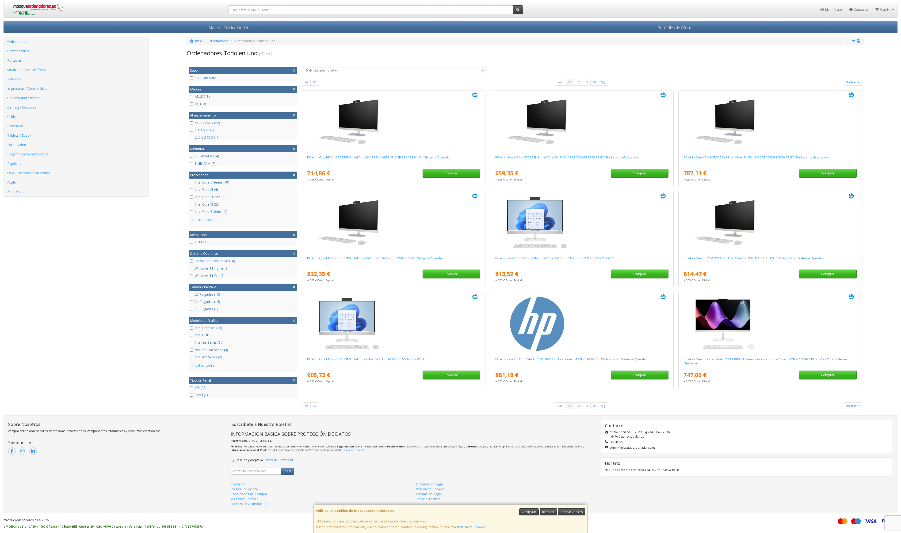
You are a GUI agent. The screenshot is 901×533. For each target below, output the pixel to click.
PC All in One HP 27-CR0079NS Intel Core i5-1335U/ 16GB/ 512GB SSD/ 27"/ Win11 (554, 258)
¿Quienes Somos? (244, 499)
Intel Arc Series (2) (208, 357)
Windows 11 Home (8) (212, 268)
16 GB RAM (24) (207, 156)
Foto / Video (16, 145)
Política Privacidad (244, 489)
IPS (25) (200, 387)
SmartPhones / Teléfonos (26, 70)
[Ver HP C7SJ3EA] (394, 324)
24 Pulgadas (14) (207, 301)
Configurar (529, 512)
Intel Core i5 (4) (206, 189)
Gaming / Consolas (21, 107)
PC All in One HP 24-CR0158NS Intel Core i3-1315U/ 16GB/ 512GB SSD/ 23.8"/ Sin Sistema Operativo (379, 157)
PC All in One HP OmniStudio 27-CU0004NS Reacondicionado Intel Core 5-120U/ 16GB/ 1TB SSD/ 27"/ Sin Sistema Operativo (765, 361)
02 (578, 82)
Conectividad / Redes (23, 98)
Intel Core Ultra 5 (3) (210, 197)
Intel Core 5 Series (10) (212, 182)
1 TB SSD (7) (204, 130)
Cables (12, 116)
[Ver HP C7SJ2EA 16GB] (394, 122)
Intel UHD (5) (204, 335)
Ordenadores (17, 41)
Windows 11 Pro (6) (210, 275)
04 (594, 82)
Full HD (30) (204, 242)
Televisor (14, 79)
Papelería (14, 163)
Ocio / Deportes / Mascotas (28, 173)
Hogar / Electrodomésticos (27, 154)
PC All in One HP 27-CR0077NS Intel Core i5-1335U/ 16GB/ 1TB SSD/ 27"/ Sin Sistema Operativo (375, 258)
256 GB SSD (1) (206, 137)
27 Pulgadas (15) (207, 294)
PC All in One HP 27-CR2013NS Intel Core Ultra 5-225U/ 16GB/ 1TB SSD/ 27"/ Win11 (366, 359)
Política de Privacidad (354, 450)
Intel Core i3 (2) (206, 204)
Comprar (451, 173)
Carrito (885, 9)
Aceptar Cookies (572, 512)
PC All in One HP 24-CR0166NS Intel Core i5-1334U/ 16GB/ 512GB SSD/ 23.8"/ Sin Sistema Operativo (755, 157)
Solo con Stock (206, 77)
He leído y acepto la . (265, 460)
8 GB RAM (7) (205, 163)
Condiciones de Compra (249, 494)
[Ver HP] (770, 324)
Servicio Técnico (428, 499)
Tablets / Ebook (19, 135)
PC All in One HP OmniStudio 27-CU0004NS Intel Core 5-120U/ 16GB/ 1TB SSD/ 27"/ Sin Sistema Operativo (571, 359)
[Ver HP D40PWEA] (582, 324)
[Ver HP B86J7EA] (582, 223)
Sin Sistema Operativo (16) (215, 261)
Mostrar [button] (851, 82)
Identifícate (833, 9)
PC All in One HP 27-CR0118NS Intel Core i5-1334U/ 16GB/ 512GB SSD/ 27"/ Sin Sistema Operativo (754, 258)
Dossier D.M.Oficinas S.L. (250, 504)
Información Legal (429, 484)
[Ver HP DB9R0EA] (770, 223)
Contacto (860, 9)
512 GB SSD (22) (207, 122)
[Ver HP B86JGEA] (394, 223)
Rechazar (548, 512)
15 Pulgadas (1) (206, 309)
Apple (11, 182)
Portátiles (14, 60)
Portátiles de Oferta (675, 27)
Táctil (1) (201, 395)
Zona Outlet (16, 191)
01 (570, 82)
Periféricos (15, 126)
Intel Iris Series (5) (208, 342)
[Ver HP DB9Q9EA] (770, 122)
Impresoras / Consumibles (27, 88)
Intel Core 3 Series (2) (211, 211)
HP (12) (200, 103)
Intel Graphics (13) (208, 328)
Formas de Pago (428, 494)
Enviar (287, 471)
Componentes (18, 51)
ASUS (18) (202, 96)
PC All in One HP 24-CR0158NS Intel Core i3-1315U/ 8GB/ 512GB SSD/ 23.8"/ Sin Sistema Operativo (566, 157)
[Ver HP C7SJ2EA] (582, 122)
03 (586, 82)
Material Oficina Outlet (228, 27)
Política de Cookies (471, 527)
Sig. (603, 82)
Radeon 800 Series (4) (211, 350)
